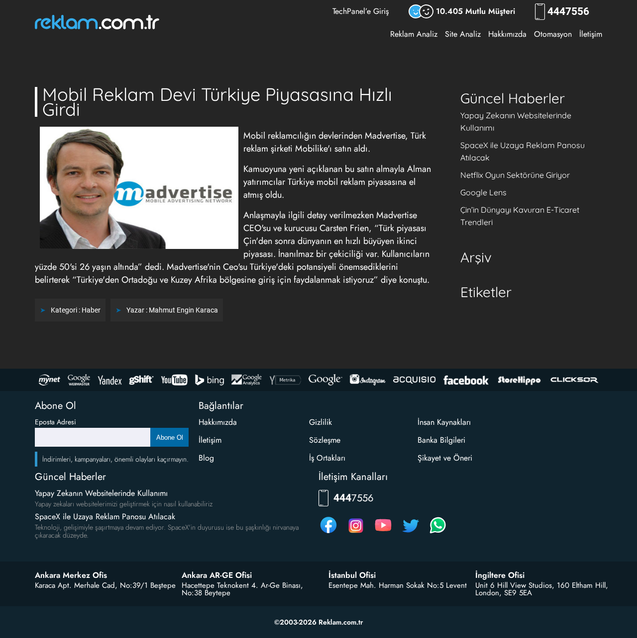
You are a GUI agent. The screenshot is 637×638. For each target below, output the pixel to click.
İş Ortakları (327, 458)
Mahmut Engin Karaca (183, 310)
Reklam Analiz (413, 34)
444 (568, 11)
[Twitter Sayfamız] (411, 533)
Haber (91, 310)
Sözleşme (324, 440)
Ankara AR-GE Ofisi (217, 575)
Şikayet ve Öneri (445, 458)
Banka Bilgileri (441, 440)
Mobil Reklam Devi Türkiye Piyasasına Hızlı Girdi (217, 101)
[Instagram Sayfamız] (356, 533)
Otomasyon (553, 34)
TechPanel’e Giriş (360, 11)
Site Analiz (463, 34)
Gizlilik (320, 422)
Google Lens (483, 192)
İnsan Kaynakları (444, 422)
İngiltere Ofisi (500, 575)
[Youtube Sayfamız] (383, 533)
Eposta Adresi (55, 421)
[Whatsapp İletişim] (438, 533)
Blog (206, 458)
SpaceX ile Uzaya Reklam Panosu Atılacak (105, 516)
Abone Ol (169, 437)
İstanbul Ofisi (352, 575)
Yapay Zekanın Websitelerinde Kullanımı (101, 493)
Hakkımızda (507, 34)
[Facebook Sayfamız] (328, 533)
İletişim (590, 34)
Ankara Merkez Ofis (71, 575)
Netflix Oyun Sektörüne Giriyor (515, 175)
